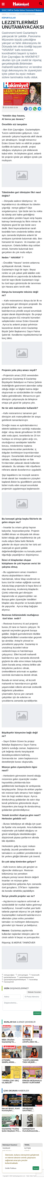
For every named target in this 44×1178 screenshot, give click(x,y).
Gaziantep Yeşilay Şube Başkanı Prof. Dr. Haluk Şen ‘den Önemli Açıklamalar (11, 1130)
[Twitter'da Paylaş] (30, 108)
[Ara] (40, 4)
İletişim (27, 1148)
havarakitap (33, 979)
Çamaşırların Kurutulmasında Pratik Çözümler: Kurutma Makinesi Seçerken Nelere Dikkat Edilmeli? (31, 1130)
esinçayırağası (9, 975)
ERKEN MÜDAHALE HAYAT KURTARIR (32, 1082)
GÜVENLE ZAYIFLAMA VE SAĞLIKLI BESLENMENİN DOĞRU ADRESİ (30, 1041)
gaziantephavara (10, 977)
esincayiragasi (23, 975)
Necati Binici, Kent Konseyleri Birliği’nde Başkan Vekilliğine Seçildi (11, 1109)
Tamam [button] (35, 1168)
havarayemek (9, 982)
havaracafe (35, 975)
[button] (3, 4)
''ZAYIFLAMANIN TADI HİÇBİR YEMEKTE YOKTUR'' (30, 1061)
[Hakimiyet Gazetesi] (21, 4)
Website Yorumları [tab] (34, 992)
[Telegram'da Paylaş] (39, 108)
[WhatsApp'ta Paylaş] (34, 108)
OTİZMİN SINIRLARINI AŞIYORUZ (8, 1061)
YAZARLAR (6, 1148)
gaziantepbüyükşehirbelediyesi (15, 979)
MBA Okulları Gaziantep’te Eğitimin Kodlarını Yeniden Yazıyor (10, 1041)
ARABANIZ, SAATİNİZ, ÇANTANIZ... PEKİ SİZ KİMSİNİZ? (31, 1109)
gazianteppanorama (26, 977)
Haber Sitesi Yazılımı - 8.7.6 (33, 1176)
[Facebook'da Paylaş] (25, 108)
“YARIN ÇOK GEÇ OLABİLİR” (10, 1082)
